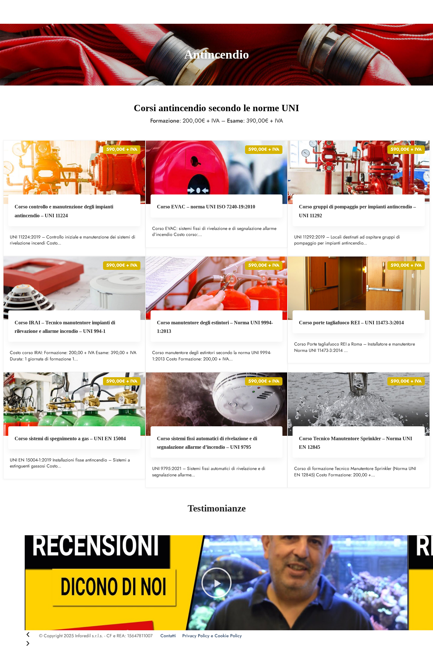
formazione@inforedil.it (59, 6)
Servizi (262, 22)
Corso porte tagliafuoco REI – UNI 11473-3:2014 (351, 322)
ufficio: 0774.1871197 (110, 6)
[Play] (216, 582)
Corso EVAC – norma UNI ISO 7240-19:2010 (206, 206)
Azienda (179, 22)
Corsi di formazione (221, 22)
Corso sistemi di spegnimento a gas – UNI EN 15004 (70, 438)
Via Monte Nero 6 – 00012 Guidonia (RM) (354, 6)
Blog (288, 22)
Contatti (310, 22)
